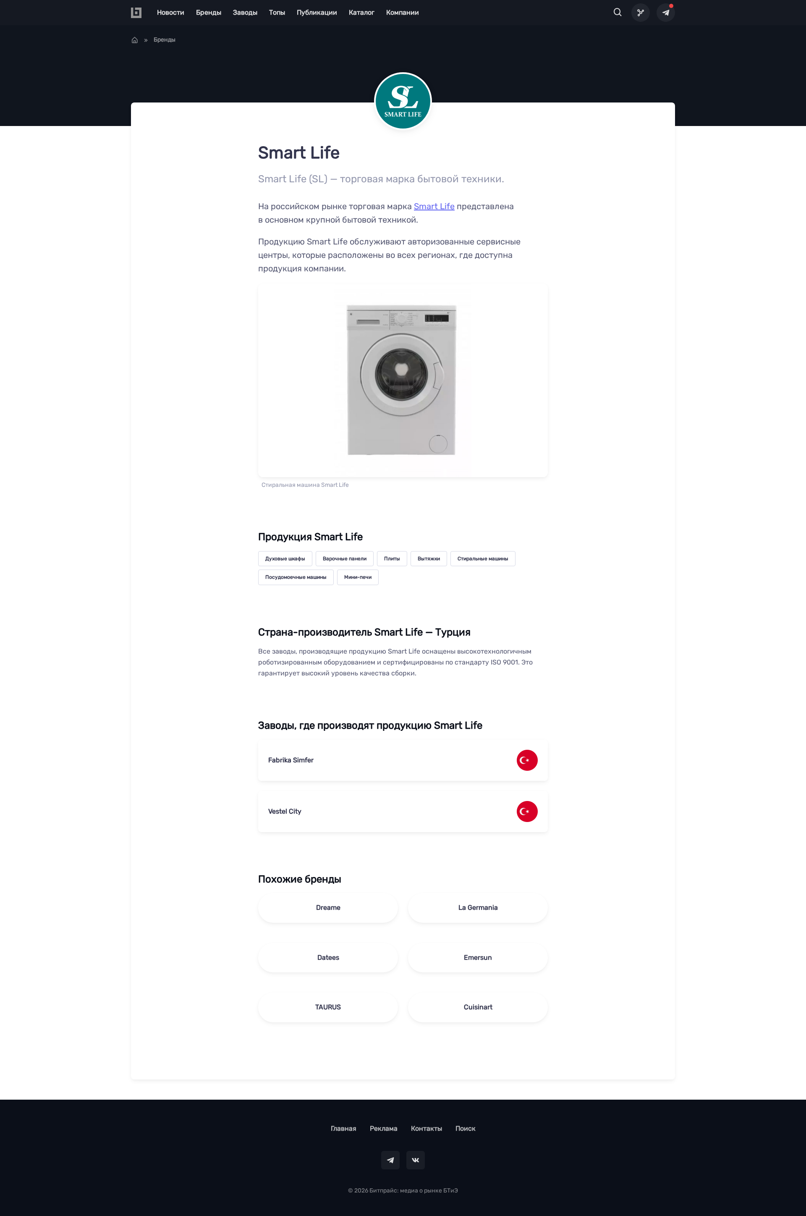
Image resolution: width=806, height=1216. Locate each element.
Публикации (317, 12)
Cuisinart (478, 1007)
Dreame (328, 907)
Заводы (245, 12)
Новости (170, 12)
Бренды (208, 12)
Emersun (478, 957)
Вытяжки (429, 559)
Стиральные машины (483, 559)
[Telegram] (666, 12)
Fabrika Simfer (291, 760)
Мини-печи (358, 577)
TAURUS (328, 1007)
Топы (277, 12)
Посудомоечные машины (296, 577)
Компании (402, 12)
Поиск (465, 1128)
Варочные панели (344, 559)
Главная (343, 1128)
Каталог (361, 12)
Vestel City (284, 811)
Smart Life (434, 206)
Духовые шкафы (285, 559)
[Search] (618, 12)
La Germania (478, 907)
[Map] (640, 12)
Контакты (426, 1128)
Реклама (384, 1128)
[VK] (415, 1160)
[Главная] (135, 40)
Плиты (392, 559)
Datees (328, 957)
